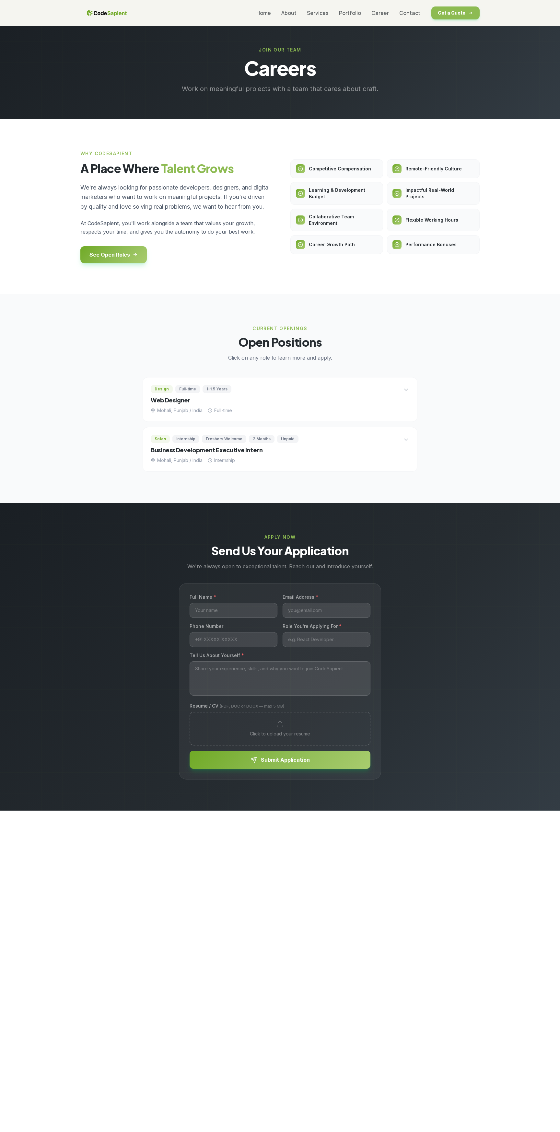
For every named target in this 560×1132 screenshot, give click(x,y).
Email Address (300, 597)
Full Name (203, 597)
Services (318, 13)
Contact (409, 13)
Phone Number (206, 626)
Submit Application (285, 760)
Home (263, 13)
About (289, 13)
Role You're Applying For (312, 626)
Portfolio (350, 13)
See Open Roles (109, 254)
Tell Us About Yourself (217, 655)
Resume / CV (237, 706)
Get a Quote (451, 13)
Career (380, 13)
